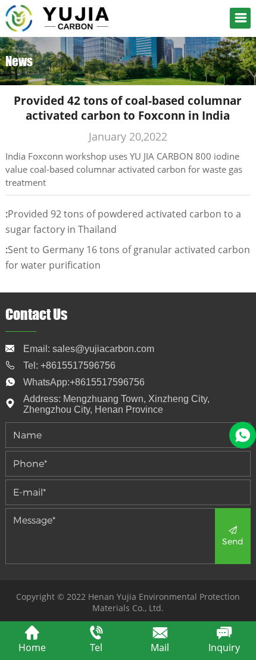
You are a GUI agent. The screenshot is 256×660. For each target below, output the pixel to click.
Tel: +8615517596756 (69, 365)
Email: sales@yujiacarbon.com (88, 349)
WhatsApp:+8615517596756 (84, 382)
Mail (160, 647)
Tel (96, 647)
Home (32, 647)
